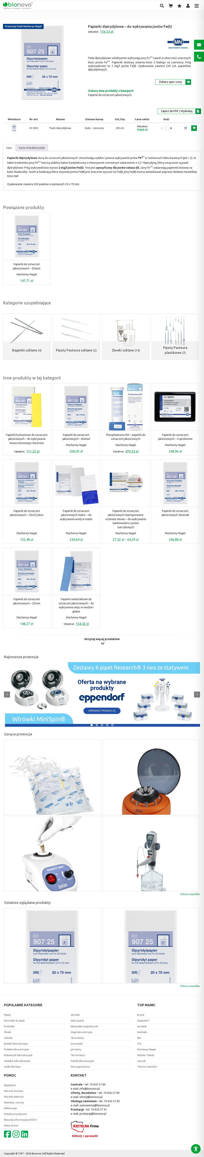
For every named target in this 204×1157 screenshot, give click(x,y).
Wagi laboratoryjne (81, 1032)
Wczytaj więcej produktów (102, 639)
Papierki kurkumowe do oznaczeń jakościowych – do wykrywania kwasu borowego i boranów (27, 439)
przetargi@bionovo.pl (92, 1113)
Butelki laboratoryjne (16, 1043)
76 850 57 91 (99, 1109)
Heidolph (142, 1032)
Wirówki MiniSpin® (38, 720)
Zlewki (7, 1032)
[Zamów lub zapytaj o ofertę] (194, 128)
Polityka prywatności (15, 1114)
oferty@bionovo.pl (91, 1097)
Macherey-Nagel (27, 274)
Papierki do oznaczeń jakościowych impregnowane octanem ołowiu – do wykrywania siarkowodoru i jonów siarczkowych (125, 519)
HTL (139, 1043)
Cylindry (8, 1038)
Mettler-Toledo (145, 1055)
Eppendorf (143, 1020)
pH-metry (76, 1049)
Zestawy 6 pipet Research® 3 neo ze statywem (130, 668)
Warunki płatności (14, 1096)
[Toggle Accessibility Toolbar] (196, 1149)
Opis (9, 147)
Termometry (78, 1055)
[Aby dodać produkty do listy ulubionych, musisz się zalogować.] (185, 128)
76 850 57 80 (97, 1084)
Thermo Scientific (147, 1066)
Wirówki (75, 1015)
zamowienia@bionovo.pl (94, 1105)
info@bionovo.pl (89, 1088)
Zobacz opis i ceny (170, 81)
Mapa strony (11, 1125)
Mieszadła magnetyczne (84, 1026)
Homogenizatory (80, 1066)
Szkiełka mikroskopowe (17, 1061)
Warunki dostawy (13, 1091)
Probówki (9, 1026)
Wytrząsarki (77, 1020)
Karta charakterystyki (32, 147)
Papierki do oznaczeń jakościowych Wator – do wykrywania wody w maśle (76, 515)
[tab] (9, 147)
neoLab (141, 1061)
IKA (139, 1038)
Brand (140, 1015)
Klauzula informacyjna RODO (20, 1119)
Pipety (7, 1015)
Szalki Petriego (12, 1066)
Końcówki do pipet (14, 1020)
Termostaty (77, 1038)
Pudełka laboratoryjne (16, 1049)
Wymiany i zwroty (14, 1102)
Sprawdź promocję (102, 710)
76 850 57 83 (112, 1101)
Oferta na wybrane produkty (102, 685)
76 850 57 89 (111, 1092)
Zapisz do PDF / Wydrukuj (176, 111)
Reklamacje (10, 1108)
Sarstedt (142, 1026)
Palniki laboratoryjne (82, 1061)
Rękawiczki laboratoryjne (18, 1055)
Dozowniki (77, 1043)
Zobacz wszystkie (190, 894)
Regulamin (10, 1085)
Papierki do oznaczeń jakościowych (109, 95)
